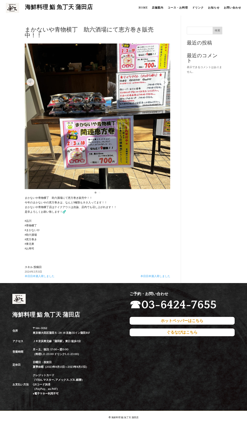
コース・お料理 (178, 7)
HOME (143, 7)
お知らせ (214, 7)
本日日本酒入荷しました (39, 276)
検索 (217, 30)
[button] (95, 193)
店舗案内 (157, 7)
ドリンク (198, 7)
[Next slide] (164, 82)
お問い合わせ (232, 7)
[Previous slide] (30, 82)
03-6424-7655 (179, 305)
